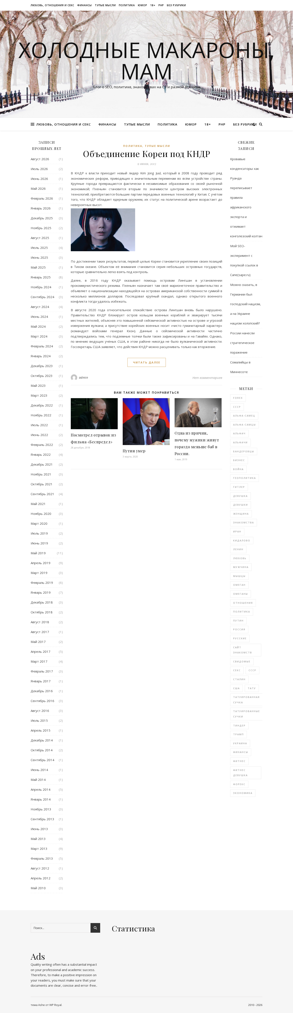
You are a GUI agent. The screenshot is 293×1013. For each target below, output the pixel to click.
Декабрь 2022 (42, 405)
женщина (241, 513)
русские (240, 638)
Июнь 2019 (39, 543)
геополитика (244, 478)
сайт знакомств (242, 650)
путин (238, 620)
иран (237, 531)
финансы (84, 5)
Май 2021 (38, 504)
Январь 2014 (41, 799)
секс (237, 670)
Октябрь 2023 (42, 376)
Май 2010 (38, 888)
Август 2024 (40, 307)
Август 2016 (40, 710)
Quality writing (41, 964)
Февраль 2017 (42, 671)
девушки (240, 504)
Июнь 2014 (39, 770)
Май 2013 (38, 839)
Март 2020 (39, 523)
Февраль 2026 (42, 198)
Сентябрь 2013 (42, 819)
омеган (239, 584)
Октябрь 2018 (42, 612)
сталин (239, 679)
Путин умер (134, 450)
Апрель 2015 (40, 730)
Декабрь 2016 (42, 691)
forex (238, 397)
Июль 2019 (39, 533)
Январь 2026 (41, 208)
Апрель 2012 (40, 878)
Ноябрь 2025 (41, 228)
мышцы (239, 576)
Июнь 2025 (39, 257)
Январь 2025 (41, 277)
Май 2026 (38, 188)
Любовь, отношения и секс (52, 5)
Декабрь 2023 (42, 366)
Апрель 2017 (40, 651)
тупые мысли (105, 5)
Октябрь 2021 (42, 484)
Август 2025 (40, 238)
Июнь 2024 (39, 316)
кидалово (241, 540)
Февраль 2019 (42, 582)
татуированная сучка (246, 699)
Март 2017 (39, 661)
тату (252, 688)
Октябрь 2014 (42, 750)
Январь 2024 (41, 356)
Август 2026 (40, 159)
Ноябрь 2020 (41, 513)
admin (83, 377)
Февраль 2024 (42, 346)
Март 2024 (39, 336)
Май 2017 (38, 641)
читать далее (146, 362)
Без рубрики (176, 5)
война (238, 469)
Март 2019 (39, 573)
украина (240, 743)
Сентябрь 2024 (42, 297)
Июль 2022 (39, 425)
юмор (142, 5)
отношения (243, 602)
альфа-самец (244, 415)
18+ (153, 5)
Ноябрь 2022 (41, 415)
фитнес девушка (240, 772)
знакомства (243, 522)
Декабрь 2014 (42, 740)
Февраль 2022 (42, 444)
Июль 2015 (39, 720)
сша (236, 688)
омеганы (240, 593)
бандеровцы (243, 451)
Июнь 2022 (39, 435)
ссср (252, 670)
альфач (239, 433)
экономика (242, 793)
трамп (238, 734)
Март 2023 (39, 395)
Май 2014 (38, 779)
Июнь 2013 (39, 829)
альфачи (240, 442)
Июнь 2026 (39, 178)
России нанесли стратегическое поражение (242, 342)
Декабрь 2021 (42, 464)
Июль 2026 (39, 169)
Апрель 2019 (40, 563)
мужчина (241, 567)
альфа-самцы (244, 424)
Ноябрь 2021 (41, 474)
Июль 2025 (39, 247)
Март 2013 (39, 848)
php (161, 5)
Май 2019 (38, 553)
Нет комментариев (207, 377)
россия (239, 629)
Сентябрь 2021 (42, 494)
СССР (237, 406)
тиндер (239, 725)
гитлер (239, 487)
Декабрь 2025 (42, 218)
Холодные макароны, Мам (146, 60)
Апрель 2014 (40, 789)
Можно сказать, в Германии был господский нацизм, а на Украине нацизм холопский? (245, 303)
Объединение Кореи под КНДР (146, 153)
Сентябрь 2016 (42, 701)
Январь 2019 (41, 592)
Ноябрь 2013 (41, 809)
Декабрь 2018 (42, 602)
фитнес (239, 761)
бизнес (239, 460)
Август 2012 (40, 868)
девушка (240, 496)
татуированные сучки (246, 714)
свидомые (242, 661)
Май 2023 (38, 385)
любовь (239, 558)
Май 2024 (38, 326)
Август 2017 (40, 632)
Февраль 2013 (42, 858)
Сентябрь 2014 (42, 760)
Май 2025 (38, 267)
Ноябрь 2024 (41, 287)
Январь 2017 (41, 681)
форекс (239, 784)
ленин (238, 549)
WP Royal (55, 1005)
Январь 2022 (41, 454)
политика (127, 5)
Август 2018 (40, 622)
